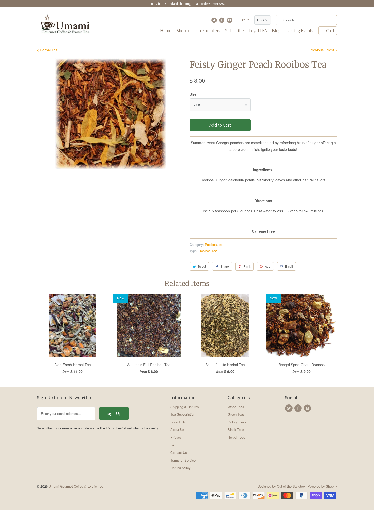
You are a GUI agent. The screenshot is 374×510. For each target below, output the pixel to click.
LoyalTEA (258, 30)
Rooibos (211, 244)
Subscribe (234, 30)
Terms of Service (183, 460)
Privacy (176, 437)
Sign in (244, 20)
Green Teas (236, 414)
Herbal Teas (236, 437)
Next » (332, 50)
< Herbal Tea (47, 50)
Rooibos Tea (208, 250)
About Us (177, 429)
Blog (276, 30)
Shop (183, 30)
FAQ (173, 444)
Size (193, 94)
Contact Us (178, 452)
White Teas (236, 406)
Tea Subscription (182, 414)
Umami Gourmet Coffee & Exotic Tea (76, 486)
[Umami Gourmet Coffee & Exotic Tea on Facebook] (222, 21)
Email (289, 266)
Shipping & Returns (184, 406)
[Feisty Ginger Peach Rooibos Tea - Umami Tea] (110, 113)
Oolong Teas (237, 422)
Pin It (246, 266)
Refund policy (180, 467)
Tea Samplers (207, 30)
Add (267, 266)
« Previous (315, 50)
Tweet (202, 266)
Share (225, 266)
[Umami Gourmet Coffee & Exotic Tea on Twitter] (214, 21)
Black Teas (236, 429)
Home (165, 30)
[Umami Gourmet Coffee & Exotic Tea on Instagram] (230, 21)
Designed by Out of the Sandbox (281, 486)
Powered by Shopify (322, 486)
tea (221, 244)
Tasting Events (299, 30)
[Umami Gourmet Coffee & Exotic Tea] (65, 25)
